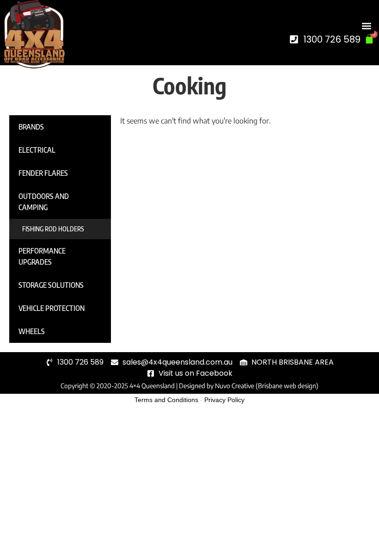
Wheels (31, 331)
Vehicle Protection (51, 308)
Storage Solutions (51, 285)
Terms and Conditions (166, 399)
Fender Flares (43, 173)
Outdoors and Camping (43, 202)
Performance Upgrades (42, 256)
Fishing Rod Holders (53, 229)
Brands (31, 126)
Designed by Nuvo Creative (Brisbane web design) (248, 386)
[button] (366, 26)
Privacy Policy (224, 399)
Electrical (36, 150)
